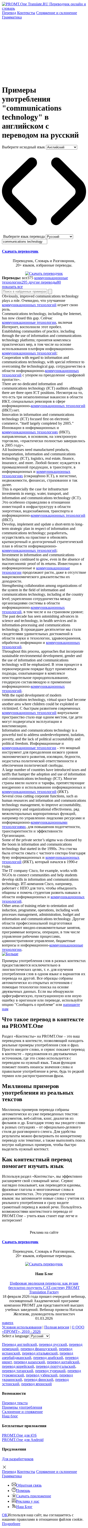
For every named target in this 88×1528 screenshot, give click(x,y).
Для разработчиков (17, 1459)
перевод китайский (63, 1362)
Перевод (9, 13)
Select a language (15, 1336)
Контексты (26, 13)
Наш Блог (24, 1507)
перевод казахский (29, 1362)
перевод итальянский (40, 1353)
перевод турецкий (50, 1371)
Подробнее (11, 1524)
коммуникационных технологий (29, 305)
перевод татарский (17, 1371)
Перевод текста (15, 1403)
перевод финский (38, 1379)
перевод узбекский (41, 1375)
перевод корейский (18, 1366)
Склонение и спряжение (22, 1412)
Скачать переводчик (20, 251)
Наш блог (10, 1416)
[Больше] (10, 954)
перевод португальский (55, 1366)
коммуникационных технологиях (30, 432)
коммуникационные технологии (29, 322)
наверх (7, 1323)
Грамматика (12, 17)
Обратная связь (29, 1485)
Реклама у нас (27, 1501)
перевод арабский (48, 1358)
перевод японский (36, 1384)
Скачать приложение (33, 1496)
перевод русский (53, 1344)
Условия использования (22, 1327)
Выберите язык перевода (24, 236)
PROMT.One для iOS (19, 1435)
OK (5, 1515)
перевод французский (39, 1349)
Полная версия (56, 1327)
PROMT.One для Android (23, 1440)
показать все (12, 287)
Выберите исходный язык (23, 147)
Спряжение (56, 13)
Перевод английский (19, 1344)
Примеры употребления (22, 1407)
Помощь (23, 1491)
